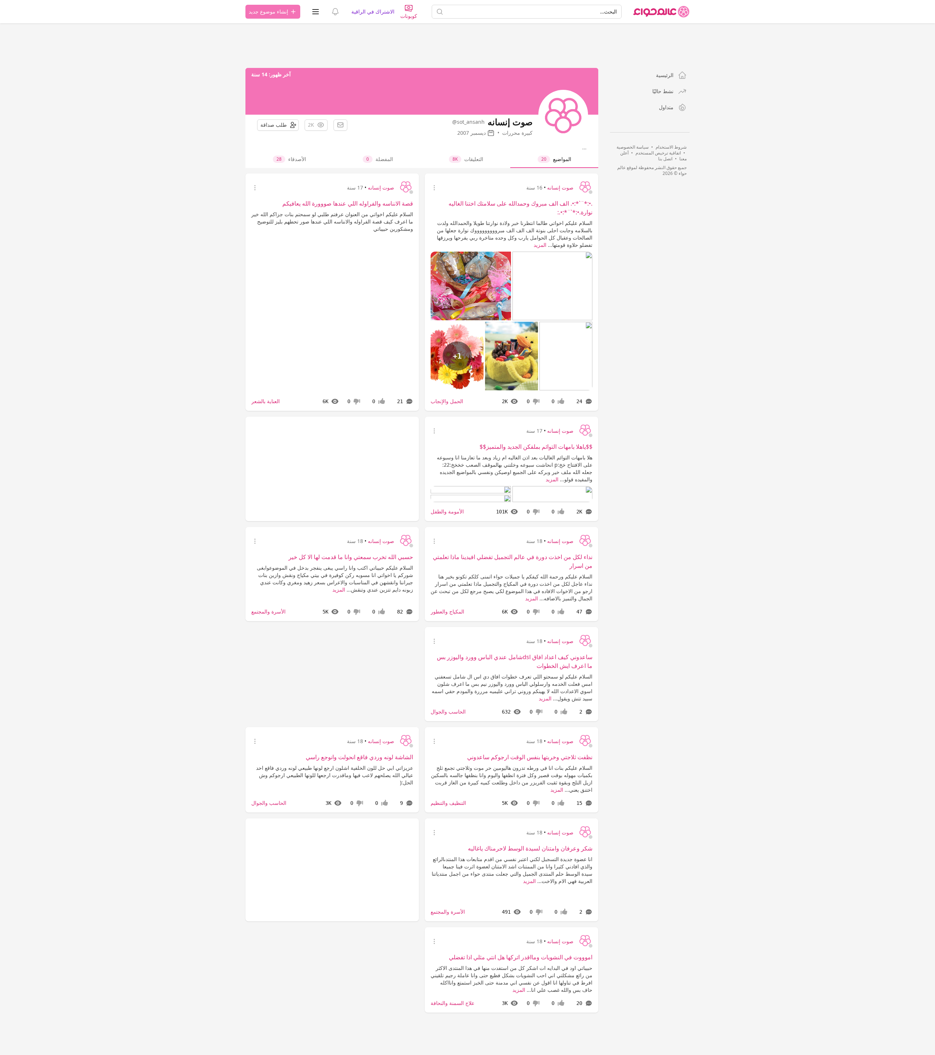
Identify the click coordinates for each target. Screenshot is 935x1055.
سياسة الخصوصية (633, 147)
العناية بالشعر (265, 401)
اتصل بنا (665, 159)
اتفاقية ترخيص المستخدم (658, 153)
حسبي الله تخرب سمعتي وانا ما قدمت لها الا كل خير (351, 557)
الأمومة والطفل (447, 511)
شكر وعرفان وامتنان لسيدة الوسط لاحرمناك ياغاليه (530, 848)
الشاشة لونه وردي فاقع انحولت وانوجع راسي (359, 757)
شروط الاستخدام (671, 147)
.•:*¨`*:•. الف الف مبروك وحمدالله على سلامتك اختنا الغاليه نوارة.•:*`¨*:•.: (520, 207)
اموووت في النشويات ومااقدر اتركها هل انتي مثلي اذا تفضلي (520, 957)
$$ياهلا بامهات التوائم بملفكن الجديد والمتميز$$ (536, 447)
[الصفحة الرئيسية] (661, 12)
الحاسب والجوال (448, 711)
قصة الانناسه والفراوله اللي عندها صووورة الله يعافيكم (347, 203)
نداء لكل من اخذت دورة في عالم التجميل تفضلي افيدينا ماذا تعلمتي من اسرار (512, 561)
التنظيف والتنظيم (448, 802)
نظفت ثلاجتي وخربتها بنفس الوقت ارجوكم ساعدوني (529, 757)
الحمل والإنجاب (447, 401)
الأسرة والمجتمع (268, 611)
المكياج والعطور (447, 611)
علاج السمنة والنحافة (452, 1002)
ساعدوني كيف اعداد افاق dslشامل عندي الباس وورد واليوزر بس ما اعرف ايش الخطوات (514, 661)
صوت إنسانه (560, 187)
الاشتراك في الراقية (372, 11)
